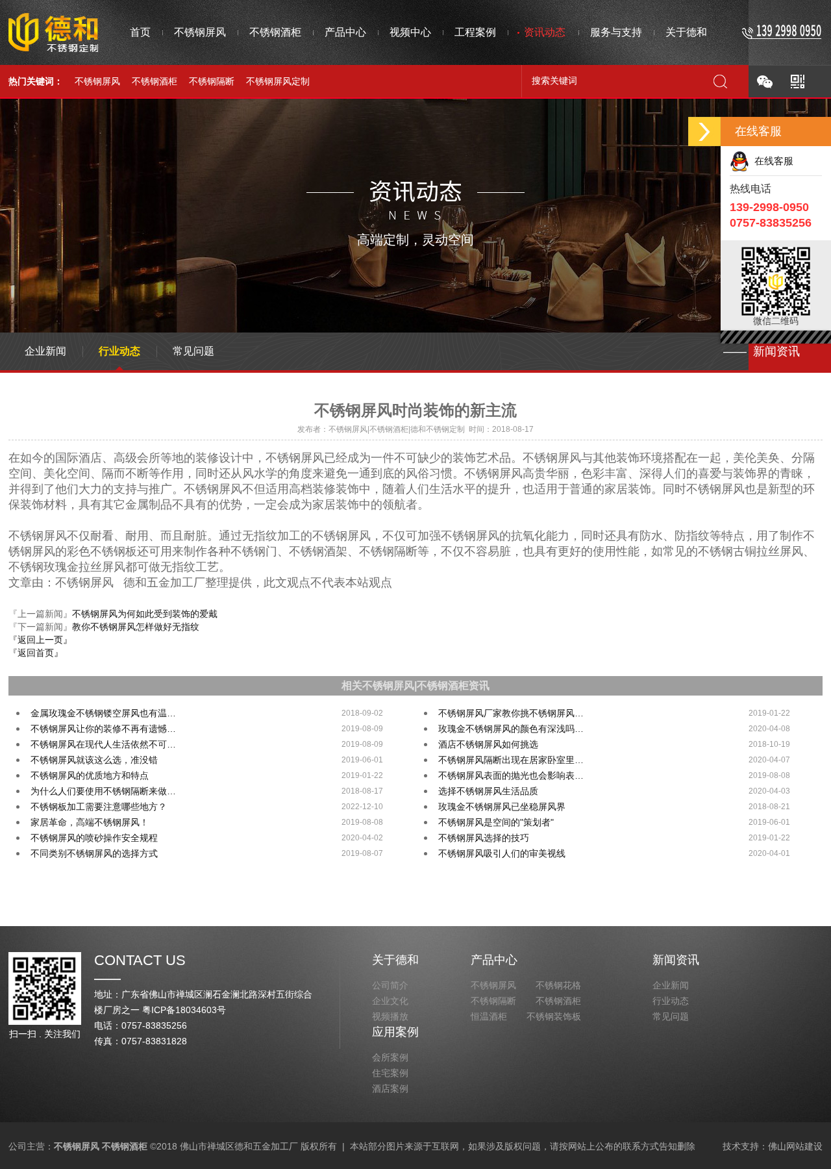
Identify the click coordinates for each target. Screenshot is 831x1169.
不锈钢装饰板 (554, 1016)
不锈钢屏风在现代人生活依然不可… (103, 744)
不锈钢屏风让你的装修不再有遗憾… (103, 728)
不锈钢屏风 (97, 81)
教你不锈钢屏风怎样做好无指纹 (135, 627)
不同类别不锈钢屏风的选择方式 (94, 853)
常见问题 (193, 351)
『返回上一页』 (40, 640)
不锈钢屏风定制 (278, 81)
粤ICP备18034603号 (184, 1010)
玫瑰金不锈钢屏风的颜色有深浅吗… (511, 728)
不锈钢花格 (558, 985)
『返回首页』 (35, 652)
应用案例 (395, 1031)
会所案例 (390, 1057)
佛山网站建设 (795, 1146)
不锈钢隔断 (211, 81)
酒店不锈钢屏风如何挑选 (488, 744)
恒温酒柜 (489, 1016)
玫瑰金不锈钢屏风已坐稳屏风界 (501, 806)
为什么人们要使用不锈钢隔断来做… (103, 791)
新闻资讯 (675, 959)
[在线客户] (704, 131)
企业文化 (390, 1001)
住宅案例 (390, 1073)
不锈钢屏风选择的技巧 (483, 838)
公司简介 (390, 985)
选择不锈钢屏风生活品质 (488, 791)
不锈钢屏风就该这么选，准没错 (94, 760)
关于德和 (395, 959)
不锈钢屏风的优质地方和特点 (90, 775)
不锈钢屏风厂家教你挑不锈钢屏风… (511, 713)
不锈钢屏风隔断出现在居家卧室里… (511, 760)
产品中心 (494, 959)
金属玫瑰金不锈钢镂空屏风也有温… (103, 713)
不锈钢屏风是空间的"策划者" (496, 822)
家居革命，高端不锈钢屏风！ (90, 822)
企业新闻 (45, 351)
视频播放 (390, 1016)
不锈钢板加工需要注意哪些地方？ (99, 806)
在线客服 (771, 160)
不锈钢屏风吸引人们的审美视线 (501, 853)
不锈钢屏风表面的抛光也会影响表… (511, 775)
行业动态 (119, 351)
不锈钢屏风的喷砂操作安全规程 (94, 838)
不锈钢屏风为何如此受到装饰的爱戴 (144, 614)
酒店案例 (390, 1088)
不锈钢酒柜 (154, 81)
